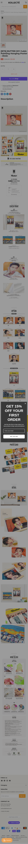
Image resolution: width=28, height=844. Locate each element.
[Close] (25, 403)
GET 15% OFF (14, 436)
